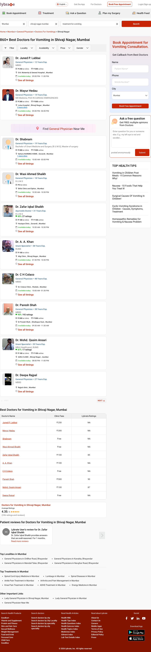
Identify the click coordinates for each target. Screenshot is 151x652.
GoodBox (5, 643)
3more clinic (22, 107)
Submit (142, 152)
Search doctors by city (40, 618)
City (114, 88)
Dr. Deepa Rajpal (26, 375)
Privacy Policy (97, 632)
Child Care (5, 640)
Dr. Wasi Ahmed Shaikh (30, 174)
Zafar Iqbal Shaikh (11, 455)
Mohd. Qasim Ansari (12, 487)
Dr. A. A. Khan (24, 241)
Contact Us (95, 620)
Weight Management (9, 632)
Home (2, 31)
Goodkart (5, 618)
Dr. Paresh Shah (25, 305)
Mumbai (11, 31)
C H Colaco (8, 471)
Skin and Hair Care (9, 626)
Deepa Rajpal (8, 495)
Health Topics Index (69, 629)
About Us (95, 618)
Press (93, 637)
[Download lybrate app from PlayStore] (136, 634)
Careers (94, 623)
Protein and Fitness (9, 623)
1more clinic (22, 156)
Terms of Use (97, 629)
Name (115, 62)
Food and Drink (7, 634)
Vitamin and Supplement (11, 620)
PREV (6, 401)
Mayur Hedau (9, 430)
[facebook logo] (126, 619)
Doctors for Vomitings (45, 31)
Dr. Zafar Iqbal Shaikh (29, 206)
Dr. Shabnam (23, 139)
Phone (115, 75)
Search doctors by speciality (43, 623)
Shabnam (7, 439)
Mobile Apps (96, 626)
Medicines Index (68, 632)
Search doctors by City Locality (44, 620)
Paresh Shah (8, 479)
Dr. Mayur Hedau (26, 90)
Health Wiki (66, 618)
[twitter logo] (132, 619)
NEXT (100, 401)
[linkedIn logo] (138, 619)
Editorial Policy (97, 634)
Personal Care (7, 637)
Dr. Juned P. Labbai (27, 58)
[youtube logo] (144, 619)
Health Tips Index (68, 620)
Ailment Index (67, 634)
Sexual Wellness (8, 629)
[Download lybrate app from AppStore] (136, 640)
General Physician (25, 31)
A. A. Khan (7, 463)
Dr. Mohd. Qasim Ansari (30, 340)
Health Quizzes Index (70, 626)
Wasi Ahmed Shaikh (11, 447)
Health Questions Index (71, 623)
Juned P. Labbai (10, 422)
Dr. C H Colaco (24, 274)
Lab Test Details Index (70, 637)
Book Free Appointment (120, 4)
